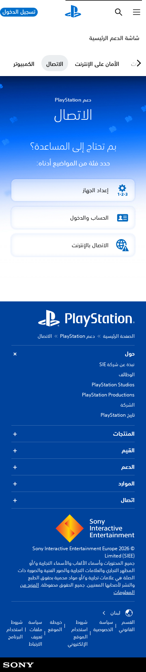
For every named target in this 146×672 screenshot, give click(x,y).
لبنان (115, 613)
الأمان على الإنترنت (97, 64)
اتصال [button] (128, 500)
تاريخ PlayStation (118, 414)
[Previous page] (137, 63)
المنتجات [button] (124, 433)
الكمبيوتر (23, 64)
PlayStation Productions (108, 394)
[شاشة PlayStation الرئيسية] (73, 12)
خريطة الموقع (55, 626)
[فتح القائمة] (137, 12)
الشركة (127, 404)
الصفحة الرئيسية (119, 336)
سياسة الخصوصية (103, 626)
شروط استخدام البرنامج (14, 629)
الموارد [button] (126, 483)
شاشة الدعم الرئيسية (114, 38)
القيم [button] (128, 450)
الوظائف (127, 374)
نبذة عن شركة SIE (117, 364)
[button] (73, 190)
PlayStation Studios (113, 384)
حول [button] (130, 353)
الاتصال (54, 64)
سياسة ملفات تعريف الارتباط (35, 633)
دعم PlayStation (77, 336)
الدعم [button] (128, 467)
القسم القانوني (127, 626)
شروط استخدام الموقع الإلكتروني (78, 633)
